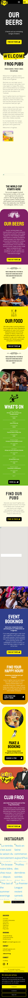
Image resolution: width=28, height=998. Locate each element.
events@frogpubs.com (14, 947)
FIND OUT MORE (13, 42)
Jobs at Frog (7, 959)
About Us (5, 932)
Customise (14, 990)
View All (12, 487)
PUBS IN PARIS (13, 524)
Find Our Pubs (7, 956)
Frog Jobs (6, 934)
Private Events (7, 944)
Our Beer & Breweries (9, 925)
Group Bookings (7, 941)
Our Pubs (5, 924)
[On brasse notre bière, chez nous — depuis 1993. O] (7, 877)
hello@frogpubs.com (9, 954)
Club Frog (5, 930)
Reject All (14, 994)
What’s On (6, 929)
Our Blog (5, 966)
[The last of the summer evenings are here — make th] (7, 896)
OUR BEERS (14, 18)
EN (24, 2)
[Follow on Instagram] (4, 969)
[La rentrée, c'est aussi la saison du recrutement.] (7, 858)
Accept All (14, 986)
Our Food (5, 927)
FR (26, 2)
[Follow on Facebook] (7, 969)
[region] (14, 985)
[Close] (26, 974)
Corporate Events (8, 942)
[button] (20, 552)
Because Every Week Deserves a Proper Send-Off (14, 192)
